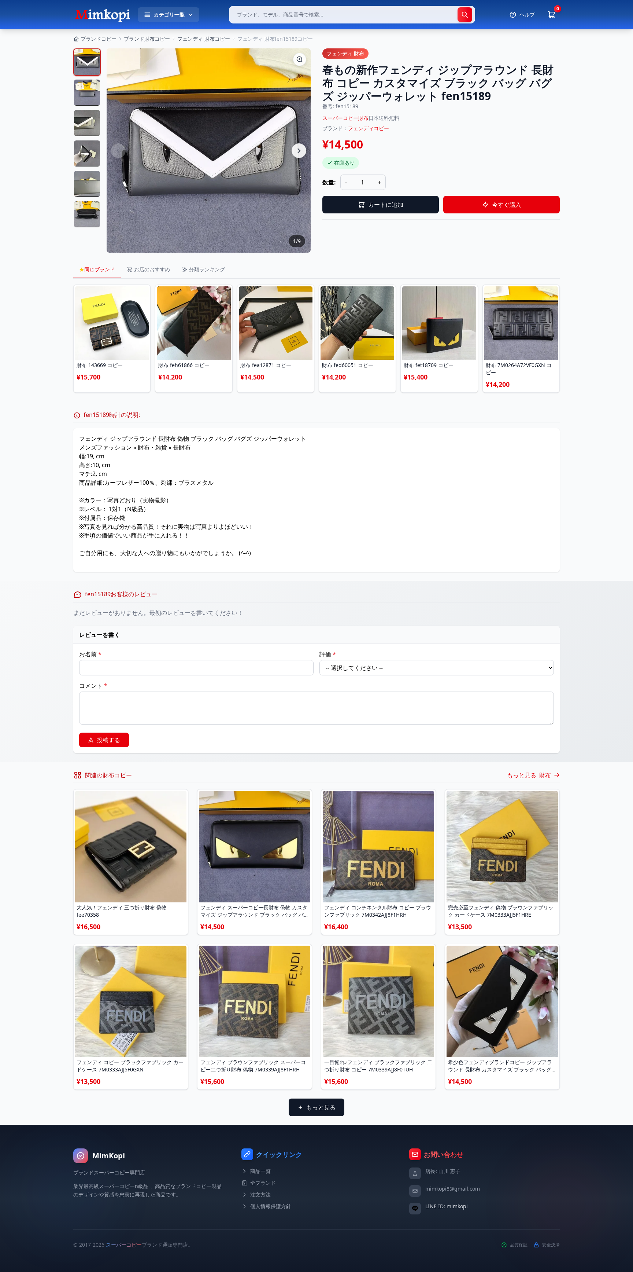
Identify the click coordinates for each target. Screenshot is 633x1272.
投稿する (108, 740)
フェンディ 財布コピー (203, 38)
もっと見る (321, 1107)
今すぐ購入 (506, 205)
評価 (327, 654)
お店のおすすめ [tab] (152, 269)
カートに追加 (385, 205)
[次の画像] (299, 150)
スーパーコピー (124, 1244)
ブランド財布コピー (147, 38)
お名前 (90, 654)
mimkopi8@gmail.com (452, 1188)
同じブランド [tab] (97, 269)
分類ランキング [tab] (207, 269)
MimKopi (108, 1156)
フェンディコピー (368, 128)
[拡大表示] (299, 59)
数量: (329, 182)
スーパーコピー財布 (345, 117)
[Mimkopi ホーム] (102, 14)
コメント (93, 686)
